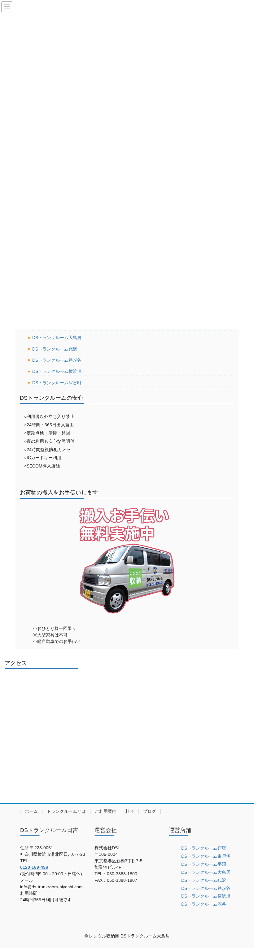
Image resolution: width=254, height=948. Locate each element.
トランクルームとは (66, 811)
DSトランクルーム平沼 (203, 864)
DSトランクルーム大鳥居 (56, 337)
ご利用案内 (105, 811)
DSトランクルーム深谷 (203, 904)
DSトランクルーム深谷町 (56, 382)
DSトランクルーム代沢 (54, 349)
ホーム (31, 811)
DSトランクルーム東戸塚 (205, 856)
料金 (129, 811)
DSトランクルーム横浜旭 (56, 371)
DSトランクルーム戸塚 (203, 848)
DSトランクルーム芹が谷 (56, 360)
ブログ (149, 811)
